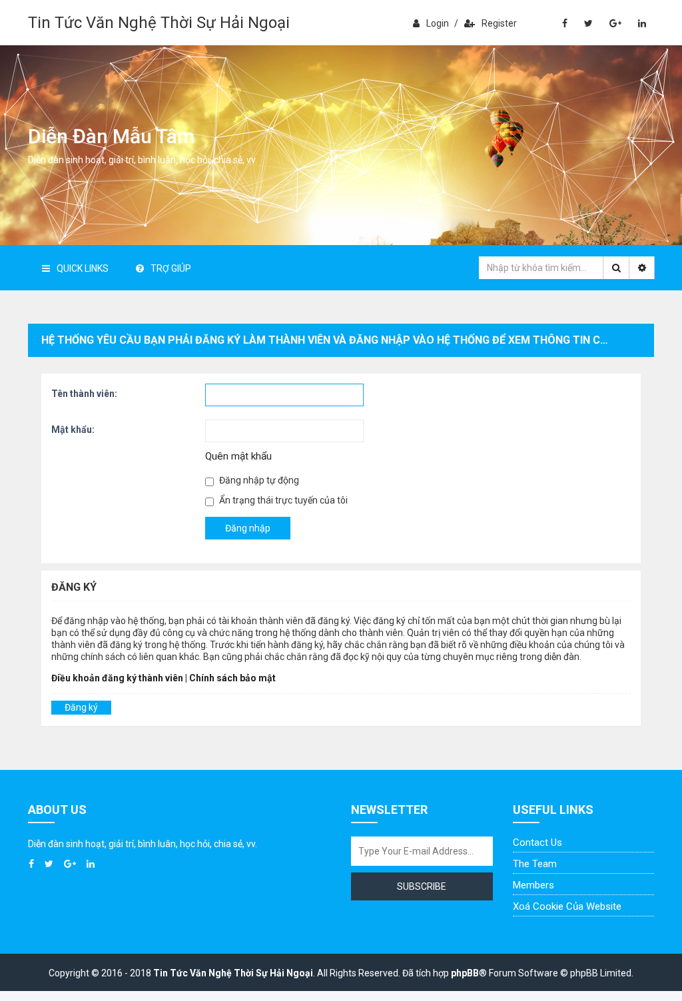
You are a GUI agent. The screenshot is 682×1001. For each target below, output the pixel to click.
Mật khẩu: (73, 429)
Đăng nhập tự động (258, 480)
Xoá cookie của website (567, 906)
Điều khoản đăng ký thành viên (117, 678)
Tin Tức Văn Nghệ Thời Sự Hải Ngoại (159, 22)
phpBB (465, 973)
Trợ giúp (171, 268)
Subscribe (421, 886)
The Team (535, 864)
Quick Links (83, 268)
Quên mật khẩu (238, 456)
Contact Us (537, 842)
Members (533, 885)
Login (437, 23)
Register (499, 23)
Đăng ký (81, 707)
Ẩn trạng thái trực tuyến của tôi (282, 500)
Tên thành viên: (84, 393)
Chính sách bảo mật (232, 678)
